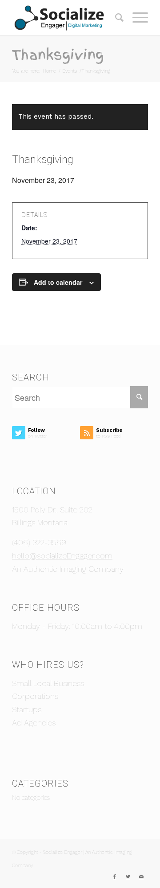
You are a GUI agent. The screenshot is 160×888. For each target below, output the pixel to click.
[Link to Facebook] (114, 877)
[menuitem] (115, 17)
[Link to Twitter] (128, 877)
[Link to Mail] (141, 877)
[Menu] (136, 17)
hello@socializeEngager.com (62, 555)
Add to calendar (58, 282)
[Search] (115, 17)
